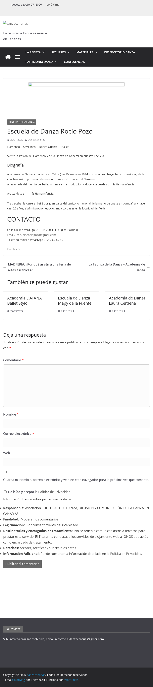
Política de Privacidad (54, 492)
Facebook (13, 249)
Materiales (84, 52)
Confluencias (74, 62)
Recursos (58, 52)
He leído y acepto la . (39, 492)
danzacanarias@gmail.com (86, 639)
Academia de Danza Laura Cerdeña (127, 300)
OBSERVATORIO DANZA (119, 52)
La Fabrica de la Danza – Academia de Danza (116, 267)
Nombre (11, 414)
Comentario (13, 360)
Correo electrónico (18, 433)
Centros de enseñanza (21, 122)
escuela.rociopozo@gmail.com (36, 235)
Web (6, 453)
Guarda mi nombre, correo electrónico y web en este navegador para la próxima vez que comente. (76, 480)
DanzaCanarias (36, 139)
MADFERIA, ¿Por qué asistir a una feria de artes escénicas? (39, 267)
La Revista (33, 52)
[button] (43, 52)
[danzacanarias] (8, 57)
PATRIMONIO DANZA (39, 62)
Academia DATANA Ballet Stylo (24, 300)
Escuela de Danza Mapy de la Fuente (74, 300)
